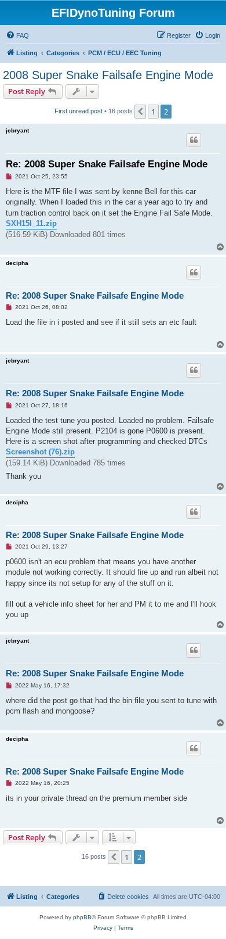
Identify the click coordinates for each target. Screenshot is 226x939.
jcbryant (17, 130)
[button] (140, 112)
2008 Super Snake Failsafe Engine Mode (108, 75)
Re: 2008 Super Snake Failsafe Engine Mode (106, 164)
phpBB (82, 917)
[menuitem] (17, 35)
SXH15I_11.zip (31, 223)
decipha (17, 263)
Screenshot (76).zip (40, 451)
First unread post (78, 110)
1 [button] (153, 111)
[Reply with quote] (193, 140)
